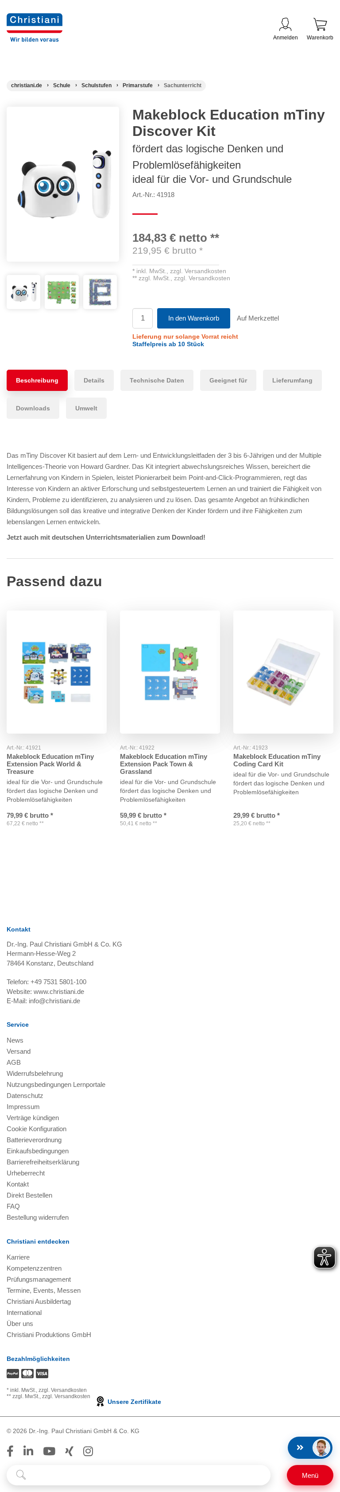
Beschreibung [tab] (37, 380)
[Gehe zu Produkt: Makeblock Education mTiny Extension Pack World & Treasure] (56, 672)
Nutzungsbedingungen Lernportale (56, 1084)
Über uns (20, 1323)
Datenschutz (25, 1095)
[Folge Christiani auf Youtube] (49, 1451)
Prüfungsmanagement (39, 1279)
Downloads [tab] (33, 408)
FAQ (13, 1206)
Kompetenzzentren (34, 1268)
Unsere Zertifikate (133, 1401)
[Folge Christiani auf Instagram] (88, 1451)
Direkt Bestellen (29, 1195)
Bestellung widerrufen (38, 1217)
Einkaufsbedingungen (38, 1151)
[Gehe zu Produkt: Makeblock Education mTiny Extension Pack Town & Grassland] (170, 672)
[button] (168, 344)
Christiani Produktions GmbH (49, 1334)
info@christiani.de (54, 1001)
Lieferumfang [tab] (292, 380)
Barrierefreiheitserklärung (43, 1162)
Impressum (23, 1106)
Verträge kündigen (33, 1117)
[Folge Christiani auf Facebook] (10, 1451)
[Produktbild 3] (100, 281)
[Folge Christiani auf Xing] (69, 1451)
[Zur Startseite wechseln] (34, 19)
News (15, 1040)
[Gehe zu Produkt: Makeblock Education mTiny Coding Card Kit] (283, 672)
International (24, 1312)
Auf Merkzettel (258, 318)
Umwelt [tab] (86, 408)
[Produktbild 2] (61, 281)
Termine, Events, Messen (44, 1290)
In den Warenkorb (193, 318)
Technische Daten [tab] (157, 380)
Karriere (18, 1257)
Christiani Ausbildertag (39, 1301)
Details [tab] (94, 380)
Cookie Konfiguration (36, 1129)
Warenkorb (320, 38)
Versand (19, 1051)
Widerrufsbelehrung (35, 1073)
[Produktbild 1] (23, 281)
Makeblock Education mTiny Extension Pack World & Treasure (50, 764)
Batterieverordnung (34, 1140)
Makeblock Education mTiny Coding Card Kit (277, 760)
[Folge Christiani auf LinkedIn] (28, 1451)
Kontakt (18, 1184)
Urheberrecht (26, 1173)
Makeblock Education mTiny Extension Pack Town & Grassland (163, 764)
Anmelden (285, 38)
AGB (14, 1062)
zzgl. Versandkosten (198, 270)
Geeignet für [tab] (228, 380)
